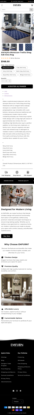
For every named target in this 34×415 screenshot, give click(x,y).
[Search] (31, 9)
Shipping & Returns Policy (24, 368)
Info (5, 91)
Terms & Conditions (7, 375)
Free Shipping (5, 369)
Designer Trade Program (6, 364)
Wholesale (21, 360)
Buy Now (7, 236)
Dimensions (8, 96)
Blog (2, 360)
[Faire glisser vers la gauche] (1, 47)
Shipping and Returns (8, 372)
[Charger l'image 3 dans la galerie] (21, 47)
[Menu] (2, 5)
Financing (21, 357)
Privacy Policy (5, 378)
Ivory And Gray (7, 71)
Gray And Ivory (21, 67)
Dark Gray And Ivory (22, 71)
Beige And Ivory (25, 74)
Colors (6, 93)
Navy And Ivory (7, 67)
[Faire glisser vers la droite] (33, 47)
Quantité (3, 78)
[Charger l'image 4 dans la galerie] (28, 47)
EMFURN (14, 413)
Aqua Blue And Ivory (9, 74)
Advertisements (6, 381)
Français (16, 401)
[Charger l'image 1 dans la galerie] (5, 47)
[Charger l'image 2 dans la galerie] (13, 47)
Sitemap (3, 357)
